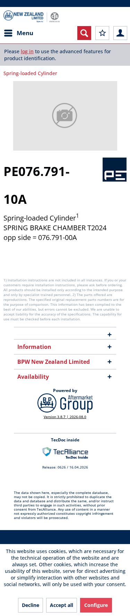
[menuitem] (18, 33)
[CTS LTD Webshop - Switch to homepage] (31, 16)
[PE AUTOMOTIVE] (115, 170)
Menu (25, 33)
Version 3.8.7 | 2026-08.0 (65, 416)
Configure (96, 605)
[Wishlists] (102, 33)
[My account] (120, 33)
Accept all (61, 605)
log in (27, 51)
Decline (30, 605)
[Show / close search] (84, 33)
